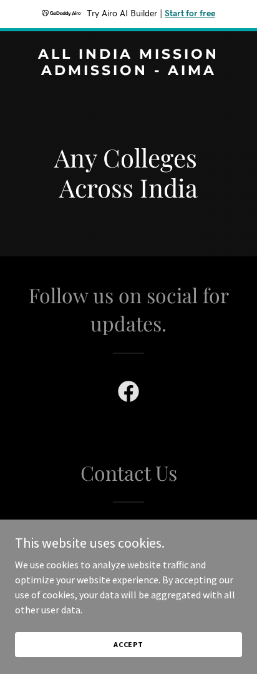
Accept (128, 644)
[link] (128, 71)
